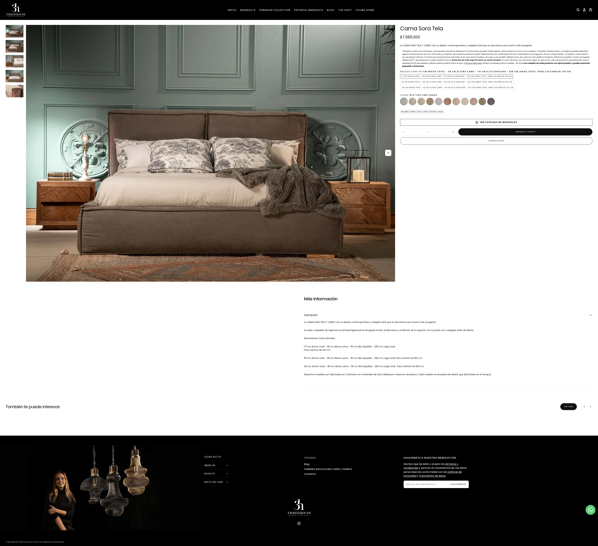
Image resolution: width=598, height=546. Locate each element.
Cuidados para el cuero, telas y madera (328, 469)
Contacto (310, 474)
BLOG (331, 10)
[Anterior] (584, 407)
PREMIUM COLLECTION (274, 10)
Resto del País (213, 482)
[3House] (299, 507)
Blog (306, 464)
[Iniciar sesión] (584, 9)
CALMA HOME (365, 10)
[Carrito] (590, 9)
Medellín (209, 465)
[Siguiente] (590, 407)
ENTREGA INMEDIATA (308, 10)
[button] (578, 9)
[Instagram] (299, 523)
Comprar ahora (496, 141)
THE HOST (345, 10)
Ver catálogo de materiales (498, 122)
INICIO (232, 10)
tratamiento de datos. (432, 476)
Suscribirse (458, 484)
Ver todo (568, 406)
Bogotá (209, 473)
